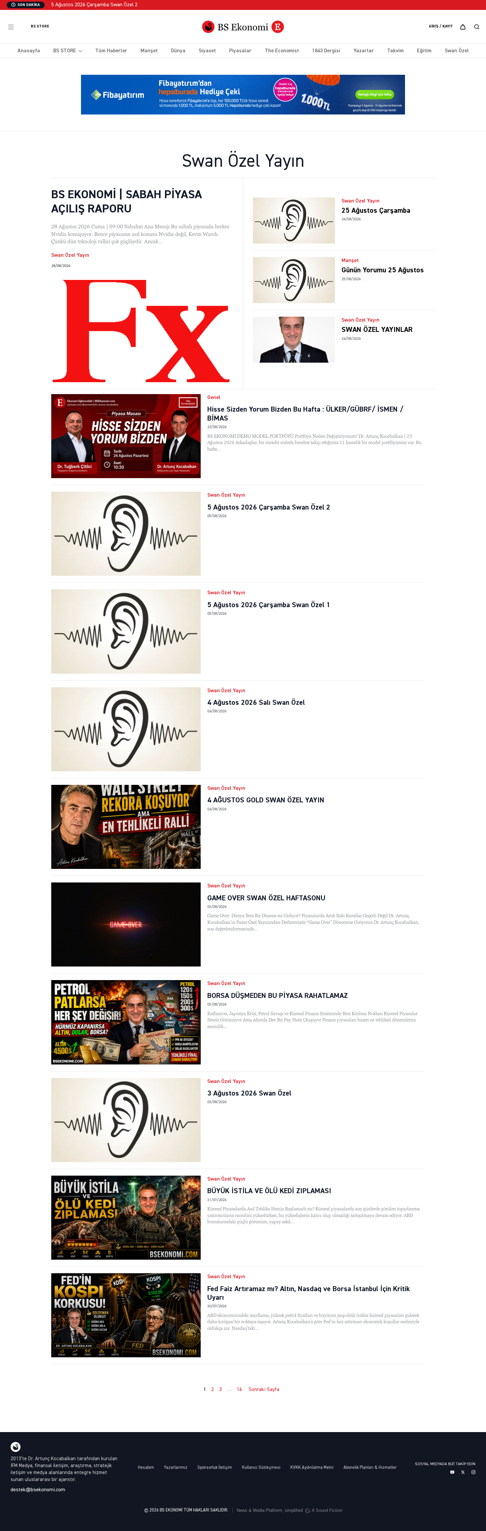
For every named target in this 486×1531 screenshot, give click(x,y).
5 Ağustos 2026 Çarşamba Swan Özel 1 (268, 605)
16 (239, 1389)
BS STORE (64, 51)
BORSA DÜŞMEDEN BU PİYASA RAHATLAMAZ (277, 996)
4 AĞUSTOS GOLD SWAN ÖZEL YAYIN (265, 800)
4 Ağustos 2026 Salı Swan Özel (256, 702)
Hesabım (146, 1467)
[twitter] (463, 1472)
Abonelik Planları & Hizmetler (370, 1467)
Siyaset (207, 51)
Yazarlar (363, 51)
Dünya (178, 51)
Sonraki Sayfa (264, 1389)
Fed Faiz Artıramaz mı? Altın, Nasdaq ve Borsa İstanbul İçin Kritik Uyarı (308, 1293)
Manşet (149, 51)
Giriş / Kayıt (441, 26)
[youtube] (452, 1472)
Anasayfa (29, 51)
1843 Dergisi (326, 51)
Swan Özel (457, 51)
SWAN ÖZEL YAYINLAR (377, 330)
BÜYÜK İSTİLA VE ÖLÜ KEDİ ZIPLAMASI (269, 1191)
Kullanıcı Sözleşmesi (261, 1467)
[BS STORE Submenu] (79, 51)
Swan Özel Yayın (70, 255)
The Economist (282, 51)
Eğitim (424, 51)
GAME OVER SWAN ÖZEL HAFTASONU (266, 898)
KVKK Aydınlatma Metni (312, 1467)
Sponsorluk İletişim (214, 1467)
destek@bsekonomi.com (38, 1490)
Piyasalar (240, 51)
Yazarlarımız (175, 1467)
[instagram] (473, 1472)
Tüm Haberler (111, 51)
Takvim (395, 51)
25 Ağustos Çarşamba (376, 210)
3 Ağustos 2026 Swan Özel (249, 1093)
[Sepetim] (463, 26)
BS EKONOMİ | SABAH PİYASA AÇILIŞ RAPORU (126, 202)
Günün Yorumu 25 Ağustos (383, 270)
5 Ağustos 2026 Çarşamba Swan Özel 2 (268, 507)
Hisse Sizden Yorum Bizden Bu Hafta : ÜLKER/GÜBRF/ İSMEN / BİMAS (305, 414)
